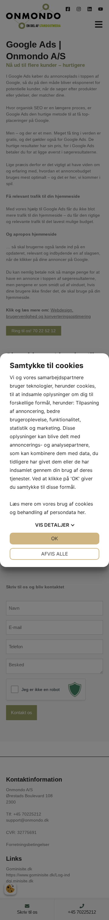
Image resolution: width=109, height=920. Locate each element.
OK (54, 538)
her (81, 512)
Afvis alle (54, 554)
